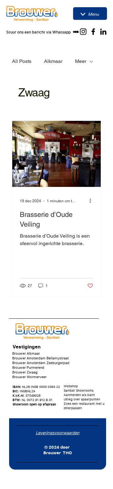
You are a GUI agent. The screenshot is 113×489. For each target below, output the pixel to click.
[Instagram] (83, 31)
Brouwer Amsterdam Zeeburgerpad (40, 362)
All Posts (21, 61)
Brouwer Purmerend (28, 367)
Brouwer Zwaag (25, 372)
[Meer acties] (92, 201)
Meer (80, 61)
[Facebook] (93, 31)
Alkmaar (53, 61)
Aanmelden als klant (79, 395)
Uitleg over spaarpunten (82, 399)
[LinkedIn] (103, 31)
